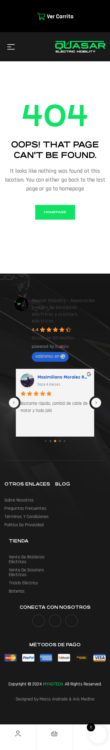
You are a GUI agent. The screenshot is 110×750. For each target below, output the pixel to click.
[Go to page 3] (60, 441)
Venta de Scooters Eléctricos (26, 572)
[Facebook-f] (38, 620)
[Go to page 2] (55, 441)
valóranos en (47, 356)
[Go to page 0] (45, 441)
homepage (55, 212)
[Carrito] (54, 733)
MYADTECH (53, 684)
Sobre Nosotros (19, 500)
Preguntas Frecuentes (25, 508)
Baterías (17, 591)
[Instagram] (71, 620)
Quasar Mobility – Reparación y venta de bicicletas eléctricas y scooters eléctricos (63, 310)
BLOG (62, 483)
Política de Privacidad (24, 525)
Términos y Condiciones (26, 517)
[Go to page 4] (64, 441)
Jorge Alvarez (52, 377)
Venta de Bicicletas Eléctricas (27, 559)
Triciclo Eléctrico (23, 583)
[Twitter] (55, 620)
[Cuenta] (18, 733)
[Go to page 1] (50, 441)
